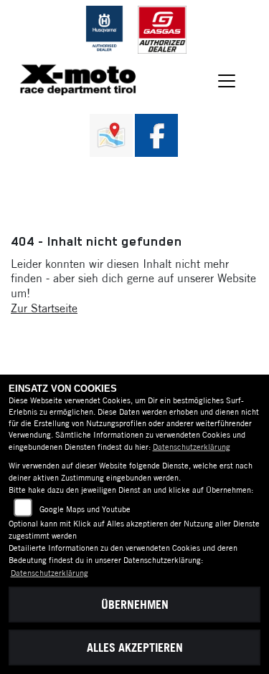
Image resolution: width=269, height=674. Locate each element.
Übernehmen (135, 604)
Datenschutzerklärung (191, 447)
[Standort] (111, 135)
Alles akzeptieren (135, 647)
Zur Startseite (44, 308)
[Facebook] (156, 135)
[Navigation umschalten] (227, 81)
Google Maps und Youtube (85, 509)
